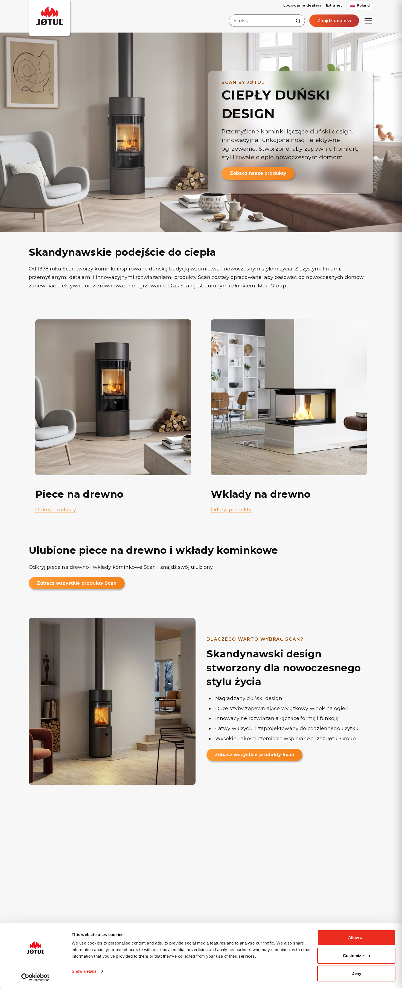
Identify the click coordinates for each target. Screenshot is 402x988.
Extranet (334, 5)
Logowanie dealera (302, 5)
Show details (84, 971)
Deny (356, 973)
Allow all (356, 937)
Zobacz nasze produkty (258, 173)
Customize (353, 955)
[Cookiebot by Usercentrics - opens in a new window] (35, 977)
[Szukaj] (298, 21)
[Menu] (368, 21)
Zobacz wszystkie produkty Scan (76, 583)
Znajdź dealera (334, 20)
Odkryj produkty (55, 510)
